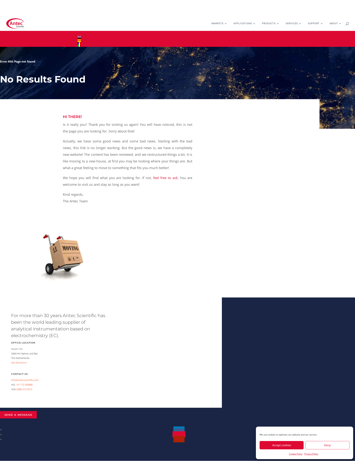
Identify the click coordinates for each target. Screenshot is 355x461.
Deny (327, 445)
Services (292, 23)
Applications (243, 23)
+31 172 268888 (24, 384)
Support (314, 23)
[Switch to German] (177, 39)
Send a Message (18, 414)
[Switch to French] (177, 43)
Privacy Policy (311, 453)
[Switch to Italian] (177, 46)
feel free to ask (165, 178)
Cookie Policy (295, 453)
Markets (218, 23)
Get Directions (19, 362)
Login (81, 33)
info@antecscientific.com (25, 380)
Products (269, 23)
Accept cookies (281, 445)
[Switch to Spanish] (177, 41)
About (333, 23)
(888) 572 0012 (24, 389)
